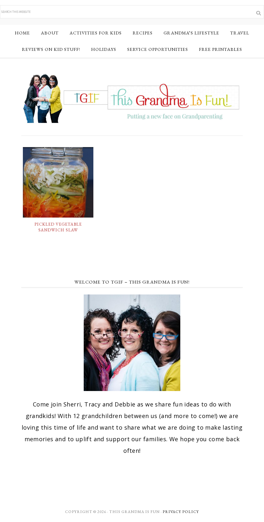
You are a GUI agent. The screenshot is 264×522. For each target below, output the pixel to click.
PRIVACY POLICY (181, 511)
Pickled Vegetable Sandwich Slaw (58, 227)
